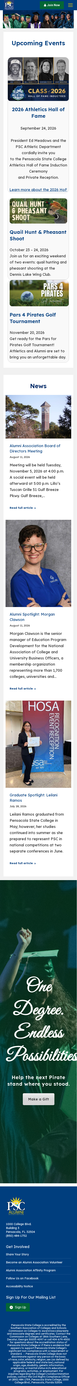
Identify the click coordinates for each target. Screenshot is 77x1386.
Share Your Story (17, 1254)
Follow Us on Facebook (22, 1278)
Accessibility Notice (19, 1286)
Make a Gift (38, 1099)
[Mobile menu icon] (70, 5)
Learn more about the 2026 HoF (38, 189)
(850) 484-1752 (16, 1236)
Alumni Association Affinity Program (31, 1270)
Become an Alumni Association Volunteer (34, 1262)
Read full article (21, 507)
